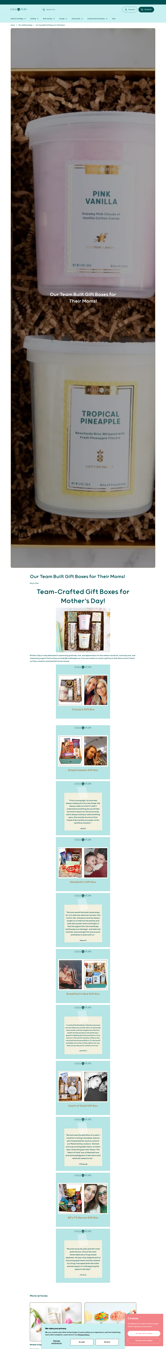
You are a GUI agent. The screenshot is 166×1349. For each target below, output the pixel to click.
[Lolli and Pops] (19, 9)
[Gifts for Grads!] (110, 1321)
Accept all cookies (144, 1333)
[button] (146, 9)
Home (13, 25)
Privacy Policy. (84, 1335)
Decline (107, 1342)
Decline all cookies (144, 1341)
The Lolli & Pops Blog (25, 25)
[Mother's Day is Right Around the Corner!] (56, 1321)
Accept (82, 1342)
